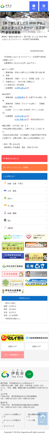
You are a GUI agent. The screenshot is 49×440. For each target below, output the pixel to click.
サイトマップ (9, 426)
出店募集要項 (20, 97)
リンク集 (31, 420)
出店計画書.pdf (21, 119)
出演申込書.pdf (21, 88)
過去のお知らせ (12, 158)
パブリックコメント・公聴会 (16, 167)
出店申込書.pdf (21, 116)
